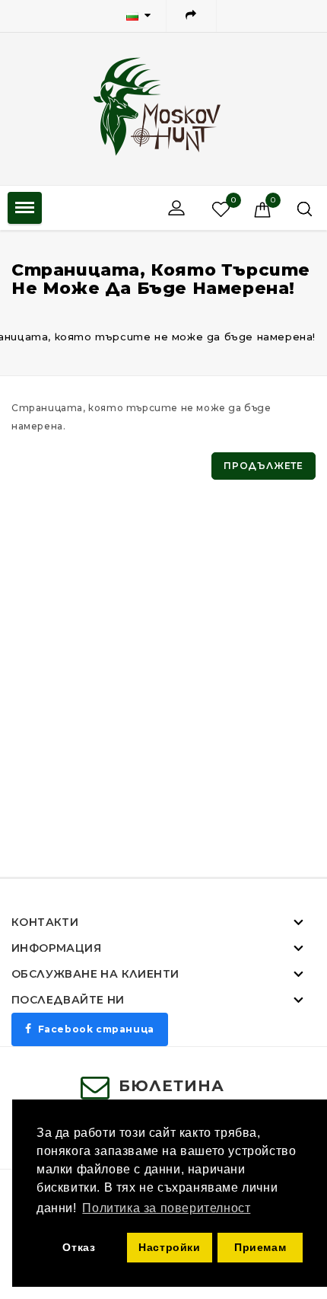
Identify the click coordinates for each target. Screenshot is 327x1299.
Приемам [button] (260, 1247)
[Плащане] (191, 16)
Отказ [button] (78, 1247)
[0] (207, 208)
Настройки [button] (169, 1247)
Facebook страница (96, 1029)
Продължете (263, 465)
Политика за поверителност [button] (166, 1208)
